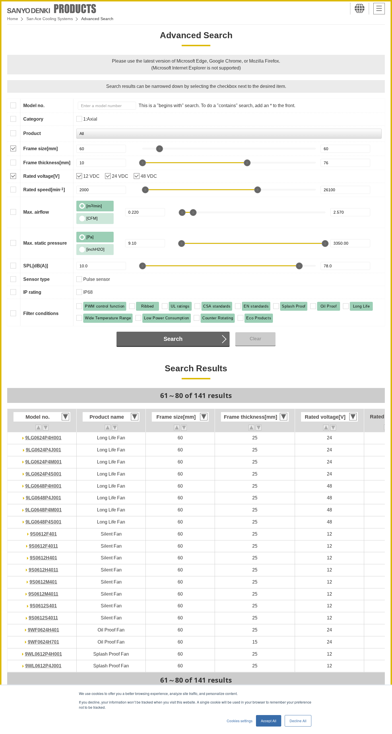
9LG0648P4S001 (43, 521)
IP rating (32, 292)
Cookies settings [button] (240, 720)
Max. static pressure (45, 243)
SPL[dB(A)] (35, 265)
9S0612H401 (43, 557)
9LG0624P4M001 (43, 461)
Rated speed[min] (44, 189)
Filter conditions (41, 313)
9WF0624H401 (43, 629)
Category (33, 119)
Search (173, 339)
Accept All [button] (268, 720)
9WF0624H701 (43, 642)
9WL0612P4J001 (43, 665)
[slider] (159, 148)
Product (32, 133)
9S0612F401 (43, 534)
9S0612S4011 (43, 617)
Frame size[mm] (40, 148)
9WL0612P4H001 (43, 654)
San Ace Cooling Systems (49, 18)
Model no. (33, 105)
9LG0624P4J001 (43, 449)
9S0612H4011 (43, 569)
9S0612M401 (43, 582)
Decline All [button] (298, 720)
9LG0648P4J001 (43, 497)
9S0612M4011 (43, 594)
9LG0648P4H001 (43, 486)
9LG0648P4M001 (43, 509)
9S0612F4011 (43, 546)
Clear (255, 338)
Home (12, 18)
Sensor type (36, 279)
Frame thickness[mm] (46, 162)
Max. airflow (36, 212)
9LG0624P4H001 (43, 437)
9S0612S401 (43, 605)
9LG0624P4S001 (43, 474)
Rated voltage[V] (41, 176)
